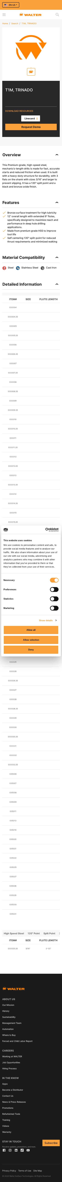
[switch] (54, 589)
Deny (31, 649)
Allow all (31, 630)
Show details (46, 620)
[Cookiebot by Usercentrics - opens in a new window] (45, 530)
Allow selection (31, 640)
